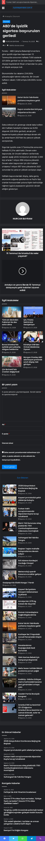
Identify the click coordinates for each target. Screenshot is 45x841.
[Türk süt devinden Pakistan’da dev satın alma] (12, 312)
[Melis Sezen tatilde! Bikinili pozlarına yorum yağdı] (9, 671)
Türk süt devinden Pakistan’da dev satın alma (10, 322)
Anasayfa (8, 16)
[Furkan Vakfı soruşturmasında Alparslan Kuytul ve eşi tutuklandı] (9, 512)
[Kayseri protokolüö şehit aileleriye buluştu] (9, 501)
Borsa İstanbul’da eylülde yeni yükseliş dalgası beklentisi (11, 347)
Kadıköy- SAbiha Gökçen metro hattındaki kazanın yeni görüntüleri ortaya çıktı (30, 683)
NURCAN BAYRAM (12, 41)
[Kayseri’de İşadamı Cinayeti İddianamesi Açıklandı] (9, 592)
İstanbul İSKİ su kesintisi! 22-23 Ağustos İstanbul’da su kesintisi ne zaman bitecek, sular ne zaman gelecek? (30, 710)
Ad (4, 424)
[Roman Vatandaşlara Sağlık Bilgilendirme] (9, 615)
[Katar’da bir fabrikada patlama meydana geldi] (9, 100)
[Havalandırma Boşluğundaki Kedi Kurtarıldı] (9, 648)
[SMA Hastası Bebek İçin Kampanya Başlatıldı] (9, 660)
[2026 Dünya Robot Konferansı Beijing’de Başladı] (9, 489)
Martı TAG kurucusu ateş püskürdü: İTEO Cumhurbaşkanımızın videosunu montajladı (29, 527)
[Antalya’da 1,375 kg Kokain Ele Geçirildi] (9, 604)
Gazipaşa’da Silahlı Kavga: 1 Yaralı (18, 582)
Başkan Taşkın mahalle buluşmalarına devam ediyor (28, 551)
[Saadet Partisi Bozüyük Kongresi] (9, 697)
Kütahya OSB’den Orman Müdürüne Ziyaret (32, 347)
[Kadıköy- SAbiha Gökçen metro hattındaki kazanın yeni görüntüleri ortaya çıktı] (9, 682)
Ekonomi (16, 16)
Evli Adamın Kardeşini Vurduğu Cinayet (28, 561)
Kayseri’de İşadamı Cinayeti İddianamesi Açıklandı (28, 592)
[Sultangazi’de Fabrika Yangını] (9, 541)
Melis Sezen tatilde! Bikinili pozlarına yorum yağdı (30, 669)
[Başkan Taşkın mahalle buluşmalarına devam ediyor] (9, 552)
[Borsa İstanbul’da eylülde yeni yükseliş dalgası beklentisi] (12, 336)
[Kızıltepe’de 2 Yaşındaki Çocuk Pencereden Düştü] (9, 637)
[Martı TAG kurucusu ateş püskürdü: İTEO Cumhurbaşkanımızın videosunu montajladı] (9, 526)
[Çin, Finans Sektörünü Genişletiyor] (33, 312)
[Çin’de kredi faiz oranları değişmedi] (12, 361)
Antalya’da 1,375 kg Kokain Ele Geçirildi (27, 602)
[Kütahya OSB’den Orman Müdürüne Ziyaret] (33, 336)
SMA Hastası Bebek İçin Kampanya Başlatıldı (28, 658)
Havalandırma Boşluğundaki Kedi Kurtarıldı (26, 648)
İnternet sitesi (7, 443)
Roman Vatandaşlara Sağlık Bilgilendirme (28, 613)
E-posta (6, 434)
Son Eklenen (22, 478)
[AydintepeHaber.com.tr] (22, 7)
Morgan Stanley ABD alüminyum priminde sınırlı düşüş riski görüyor (33, 361)
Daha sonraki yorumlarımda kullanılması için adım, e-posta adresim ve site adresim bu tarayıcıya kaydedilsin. (21, 456)
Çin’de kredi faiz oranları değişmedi (10, 370)
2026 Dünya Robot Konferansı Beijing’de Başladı (28, 488)
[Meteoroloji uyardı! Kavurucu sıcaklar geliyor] (9, 575)
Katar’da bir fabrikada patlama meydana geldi (29, 624)
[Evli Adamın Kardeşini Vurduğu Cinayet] (9, 564)
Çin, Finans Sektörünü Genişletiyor (29, 322)
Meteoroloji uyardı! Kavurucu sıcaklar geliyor (29, 572)
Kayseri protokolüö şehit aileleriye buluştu (29, 498)
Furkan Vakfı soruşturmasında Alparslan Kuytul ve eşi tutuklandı (28, 512)
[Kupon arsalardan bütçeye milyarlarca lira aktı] (9, 112)
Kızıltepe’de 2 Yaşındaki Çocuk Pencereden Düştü (29, 635)
